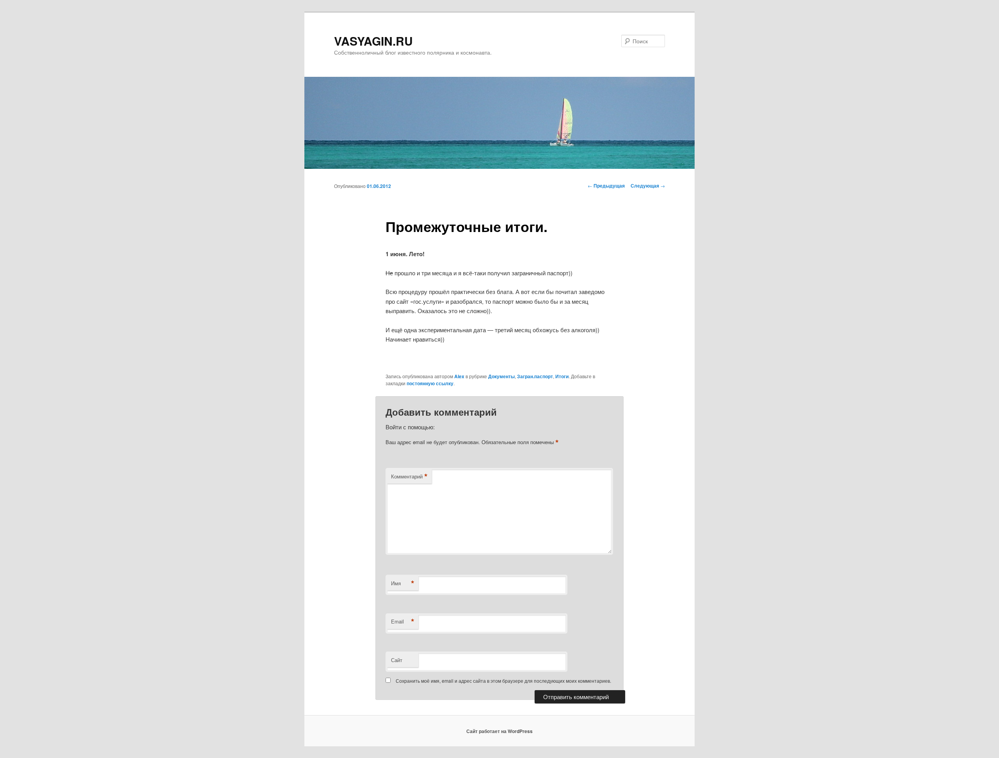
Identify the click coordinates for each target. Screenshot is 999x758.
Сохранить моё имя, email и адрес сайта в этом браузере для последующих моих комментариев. (503, 680)
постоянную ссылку (430, 383)
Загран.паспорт (535, 376)
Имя (402, 583)
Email (402, 621)
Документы (501, 376)
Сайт (396, 660)
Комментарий (409, 476)
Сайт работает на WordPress (499, 731)
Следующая (648, 185)
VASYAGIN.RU (373, 40)
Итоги (562, 376)
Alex (459, 376)
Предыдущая (606, 185)
